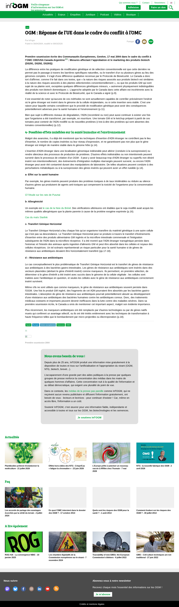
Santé (28, 325)
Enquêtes (75, 14)
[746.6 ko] (28, 337)
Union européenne (48, 325)
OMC (68, 325)
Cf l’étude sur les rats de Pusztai (42, 195)
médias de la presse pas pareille (86, 391)
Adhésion (133, 7)
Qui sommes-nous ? (128, 3)
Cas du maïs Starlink (36, 217)
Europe (35, 325)
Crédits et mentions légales (92, 604)
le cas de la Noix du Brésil (57, 208)
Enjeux (61, 14)
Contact (145, 3)
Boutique (131, 14)
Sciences (60, 325)
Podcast (104, 14)
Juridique (90, 14)
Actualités (47, 14)
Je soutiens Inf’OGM (89, 417)
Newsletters (159, 3)
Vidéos (117, 14)
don (158, 7)
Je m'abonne (103, 594)
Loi (27, 27)
